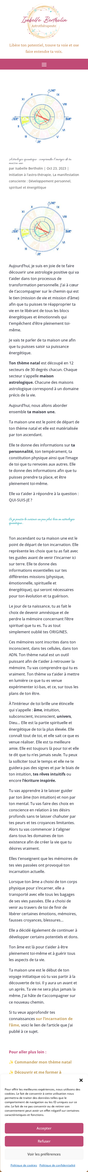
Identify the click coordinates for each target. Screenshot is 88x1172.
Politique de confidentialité (57, 1165)
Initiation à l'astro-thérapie (30, 174)
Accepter (44, 1128)
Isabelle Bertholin (29, 168)
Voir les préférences (44, 1154)
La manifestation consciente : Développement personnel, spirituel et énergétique (44, 181)
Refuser (44, 1141)
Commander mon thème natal (43, 1062)
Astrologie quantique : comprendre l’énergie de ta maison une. (40, 161)
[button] (81, 1080)
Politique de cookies (24, 1165)
